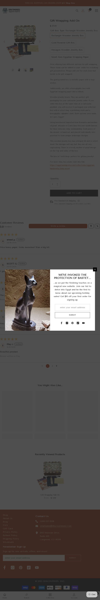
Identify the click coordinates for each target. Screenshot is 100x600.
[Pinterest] (72, 323)
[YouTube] (83, 323)
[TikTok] (78, 323)
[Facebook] (61, 323)
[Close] (95, 269)
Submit (72, 315)
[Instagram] (67, 323)
